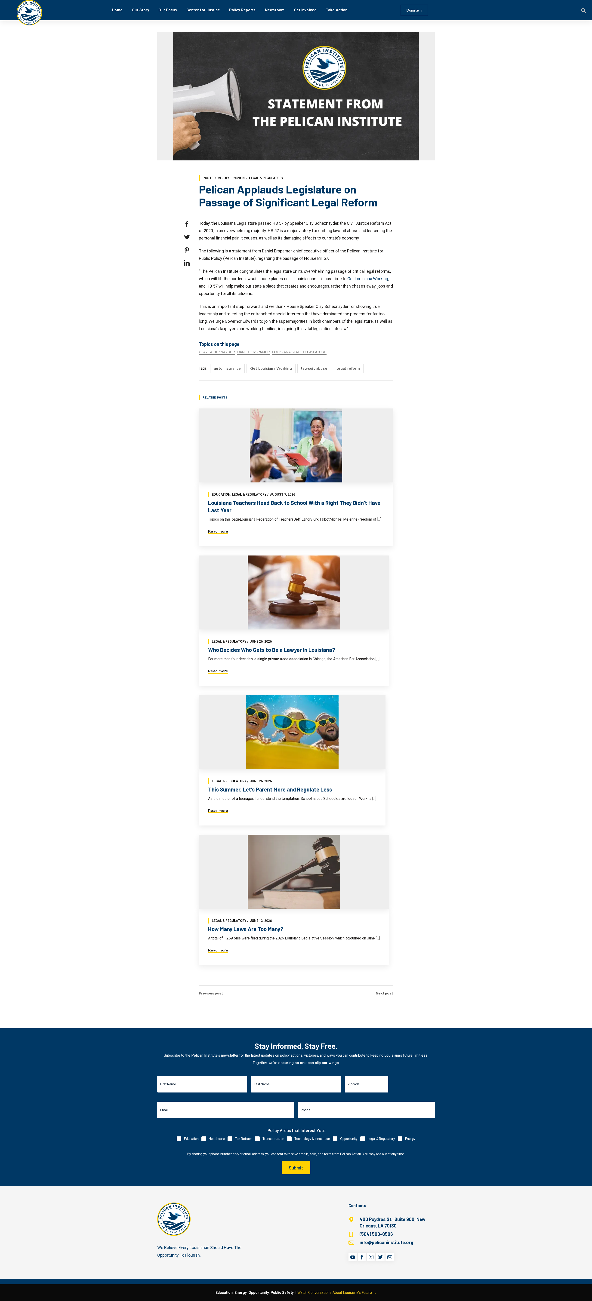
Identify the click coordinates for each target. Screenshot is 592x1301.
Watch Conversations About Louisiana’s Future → (336, 1292)
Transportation (273, 1139)
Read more (218, 531)
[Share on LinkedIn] (186, 263)
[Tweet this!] (186, 237)
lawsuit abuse (314, 368)
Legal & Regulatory (266, 178)
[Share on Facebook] (186, 224)
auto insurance (227, 368)
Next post (384, 993)
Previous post (211, 993)
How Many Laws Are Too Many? (245, 929)
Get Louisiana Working (367, 278)
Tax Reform (243, 1139)
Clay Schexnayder (217, 352)
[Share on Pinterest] (186, 250)
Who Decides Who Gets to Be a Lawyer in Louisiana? (271, 649)
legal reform (348, 368)
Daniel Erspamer (253, 352)
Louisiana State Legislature (299, 352)
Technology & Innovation (312, 1139)
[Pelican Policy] (29, 12)
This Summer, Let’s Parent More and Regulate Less (270, 789)
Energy (410, 1139)
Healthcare (217, 1139)
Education (221, 494)
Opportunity (349, 1139)
